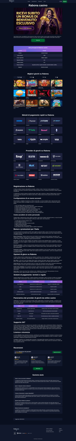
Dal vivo (31, 77)
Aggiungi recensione (57, 352)
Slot (56, 77)
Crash (43, 77)
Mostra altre (38, 368)
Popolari (18, 77)
